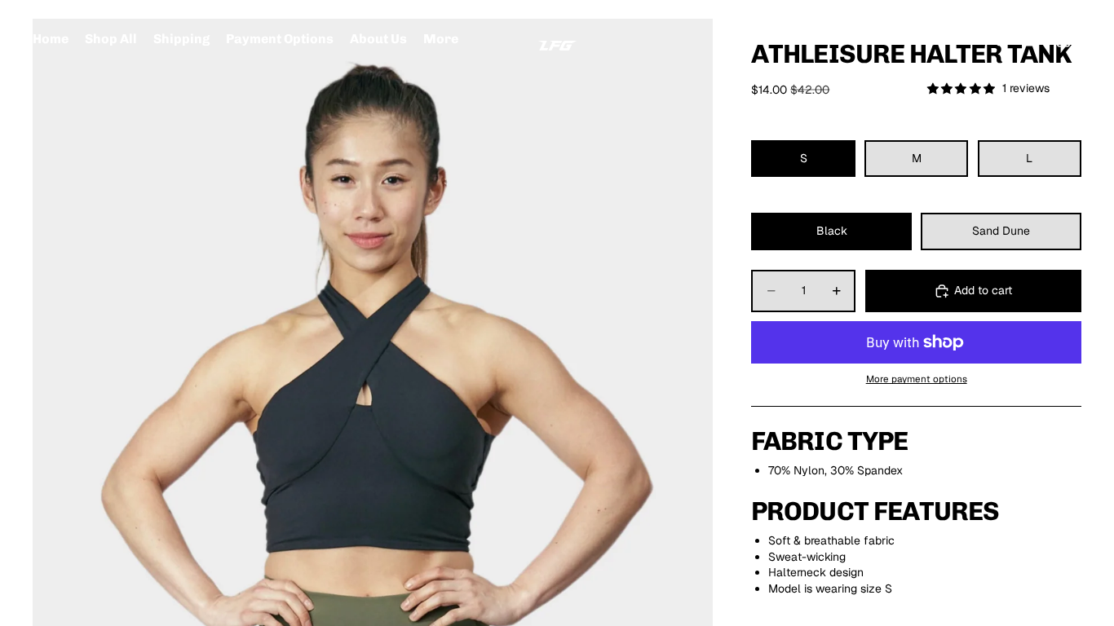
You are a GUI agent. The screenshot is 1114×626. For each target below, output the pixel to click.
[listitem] (440, 39)
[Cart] (1063, 40)
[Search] (993, 40)
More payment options (916, 379)
